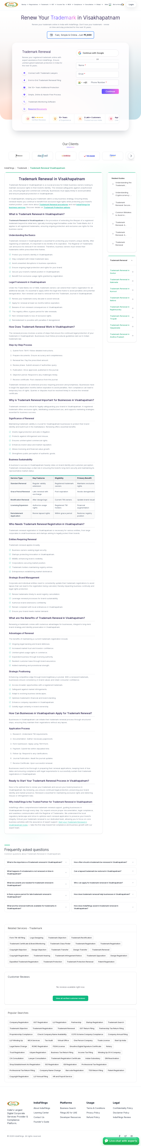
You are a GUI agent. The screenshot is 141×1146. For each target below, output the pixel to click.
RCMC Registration (40, 1046)
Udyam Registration (38, 1052)
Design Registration (119, 955)
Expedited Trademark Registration (24, 962)
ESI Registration (70, 1064)
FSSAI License (59, 1046)
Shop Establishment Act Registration (25, 1064)
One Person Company (83, 1040)
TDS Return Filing (96, 1070)
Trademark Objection (57, 938)
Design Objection (39, 950)
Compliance (78, 4)
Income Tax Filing (85, 1052)
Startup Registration (94, 1022)
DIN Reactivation (112, 1058)
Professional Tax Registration (94, 1064)
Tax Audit (49, 1040)
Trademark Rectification (81, 938)
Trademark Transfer (59, 950)
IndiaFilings (9, 168)
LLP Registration (59, 1022)
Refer (106, 4)
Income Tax (61, 4)
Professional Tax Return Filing (22, 1070)
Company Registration (19, 1022)
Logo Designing (36, 938)
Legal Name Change (18, 1046)
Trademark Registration (85, 943)
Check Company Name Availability (52, 1034)
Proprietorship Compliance (21, 1034)
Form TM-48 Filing (17, 938)
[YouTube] (131, 1136)
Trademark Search (116, 1022)
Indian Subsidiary (93, 1058)
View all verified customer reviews (70, 998)
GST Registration (40, 1022)
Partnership (76, 1022)
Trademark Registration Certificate (66, 1058)
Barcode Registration (75, 1070)
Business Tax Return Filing (62, 1052)
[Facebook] (119, 1136)
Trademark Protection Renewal (80, 962)
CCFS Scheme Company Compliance (87, 1034)
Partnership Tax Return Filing (111, 1028)
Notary (109, 1046)
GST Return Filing (87, 1028)
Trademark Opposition (96, 955)
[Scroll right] (131, 156)
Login (131, 4)
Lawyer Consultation (37, 1058)
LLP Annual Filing (41, 1076)
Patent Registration (106, 962)
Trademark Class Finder (60, 943)
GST (52, 4)
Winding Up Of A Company (109, 1052)
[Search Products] (122, 4)
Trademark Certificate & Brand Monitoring (27, 943)
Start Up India (120, 1040)
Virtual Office (63, 1040)
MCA (69, 4)
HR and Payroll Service (62, 1076)
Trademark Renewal (100, 950)
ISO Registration (52, 1064)
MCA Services (34, 1040)
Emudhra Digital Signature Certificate (85, 1046)
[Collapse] (132, 260)
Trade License (103, 1040)
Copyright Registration (19, 955)
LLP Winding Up (16, 1040)
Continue (110, 91)
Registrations (33, 4)
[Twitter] (125, 1136)
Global (98, 4)
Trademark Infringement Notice (68, 955)
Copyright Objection (18, 950)
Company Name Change (50, 1070)
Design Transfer (80, 950)
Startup (23, 4)
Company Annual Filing (118, 1034)
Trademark (44, 4)
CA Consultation (17, 1058)
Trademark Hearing (42, 955)
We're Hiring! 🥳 (118, 4)
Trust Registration (17, 1052)
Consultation (89, 4)
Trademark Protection (52, 962)
